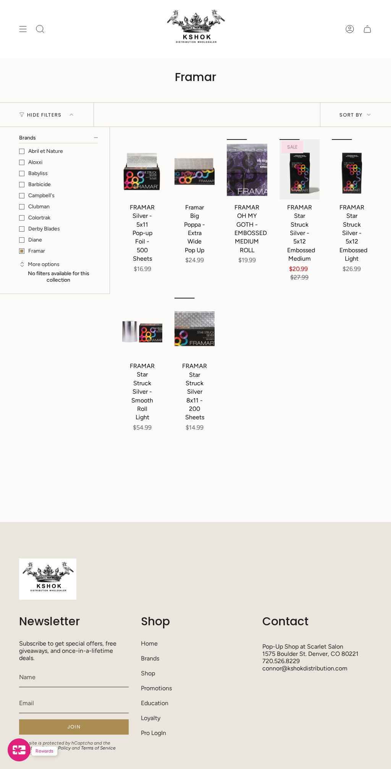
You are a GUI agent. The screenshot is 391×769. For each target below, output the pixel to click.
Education (154, 703)
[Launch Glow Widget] (19, 749)
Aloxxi (35, 162)
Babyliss (38, 173)
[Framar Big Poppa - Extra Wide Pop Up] (194, 169)
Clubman (39, 206)
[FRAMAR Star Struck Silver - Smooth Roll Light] (142, 328)
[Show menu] (23, 29)
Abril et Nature (45, 151)
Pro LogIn (153, 733)
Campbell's (41, 195)
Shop (148, 673)
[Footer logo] (47, 579)
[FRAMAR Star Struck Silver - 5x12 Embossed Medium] (300, 169)
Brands (150, 658)
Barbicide (39, 184)
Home (149, 643)
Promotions (156, 688)
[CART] (367, 29)
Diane (35, 240)
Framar (36, 251)
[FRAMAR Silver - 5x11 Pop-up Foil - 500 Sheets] (142, 169)
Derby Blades (44, 229)
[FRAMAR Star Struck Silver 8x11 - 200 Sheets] (194, 328)
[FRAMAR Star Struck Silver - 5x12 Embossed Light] (352, 169)
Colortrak (39, 217)
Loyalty (150, 718)
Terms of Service (98, 748)
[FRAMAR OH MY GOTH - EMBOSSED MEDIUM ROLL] (247, 169)
